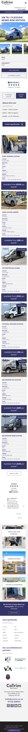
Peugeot (16, 635)
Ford (4, 629)
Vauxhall (5, 641)
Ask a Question (14, 70)
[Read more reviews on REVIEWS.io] (14, 492)
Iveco (15, 629)
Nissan (5, 635)
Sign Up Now (14, 612)
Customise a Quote (14, 75)
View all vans (14, 473)
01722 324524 (22, 9)
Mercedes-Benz (18, 632)
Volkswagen (17, 641)
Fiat (15, 627)
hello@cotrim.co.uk (20, 7)
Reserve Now (21, 95)
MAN (4, 632)
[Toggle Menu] (25, 3)
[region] (14, 506)
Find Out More (18, 12)
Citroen (5, 627)
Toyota (16, 638)
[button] (5, 49)
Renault (5, 638)
